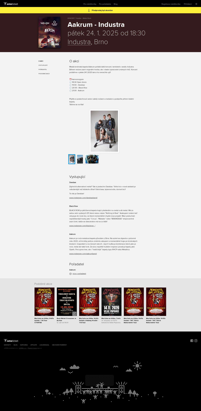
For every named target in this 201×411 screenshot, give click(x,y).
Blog (115, 4)
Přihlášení (188, 4)
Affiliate (33, 345)
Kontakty (7, 345)
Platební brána (32, 348)
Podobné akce (44, 74)
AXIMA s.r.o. (23, 348)
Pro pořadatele (105, 4)
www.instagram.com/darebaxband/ (83, 198)
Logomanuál (44, 345)
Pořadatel (43, 69)
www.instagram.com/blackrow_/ (82, 226)
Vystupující (43, 65)
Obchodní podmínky (59, 345)
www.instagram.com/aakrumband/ (83, 254)
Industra (79, 42)
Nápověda (24, 345)
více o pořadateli (79, 274)
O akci (41, 61)
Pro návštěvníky (90, 4)
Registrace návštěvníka (171, 4)
